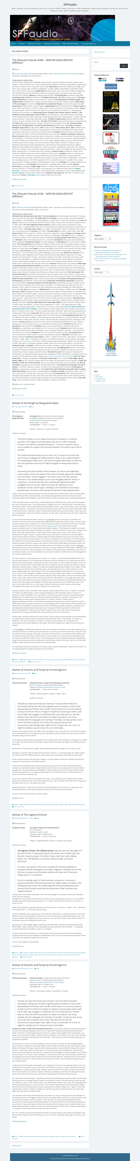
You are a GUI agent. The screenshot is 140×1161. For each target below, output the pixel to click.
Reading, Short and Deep (51, 44)
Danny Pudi (50, 953)
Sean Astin (60, 955)
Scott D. (98, 250)
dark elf (56, 953)
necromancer (64, 1136)
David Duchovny (63, 953)
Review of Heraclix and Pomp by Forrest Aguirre (39, 669)
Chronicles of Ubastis (38, 659)
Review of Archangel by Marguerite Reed (35, 403)
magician (70, 804)
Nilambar (87, 1158)
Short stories (67, 955)
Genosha (42, 319)
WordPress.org (100, 381)
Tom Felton (75, 955)
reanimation (72, 1136)
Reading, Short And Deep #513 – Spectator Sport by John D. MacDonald (109, 251)
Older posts (17, 1146)
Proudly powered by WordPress (60, 1158)
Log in (97, 375)
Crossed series (26, 341)
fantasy (48, 804)
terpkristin (22, 653)
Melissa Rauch (34, 955)
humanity (59, 659)
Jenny (32, 407)
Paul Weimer (72, 74)
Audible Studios (35, 420)
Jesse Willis (23, 179)
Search (96, 62)
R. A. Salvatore (52, 955)
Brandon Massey (36, 804)
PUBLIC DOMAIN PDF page (70, 44)
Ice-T (27, 955)
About (13, 44)
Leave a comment (19, 186)
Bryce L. (22, 798)
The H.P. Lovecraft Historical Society (60, 356)
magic (65, 804)
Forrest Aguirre (37, 685)
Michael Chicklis (43, 955)
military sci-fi (76, 659)
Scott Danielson (58, 74)
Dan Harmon (42, 953)
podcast (34, 175)
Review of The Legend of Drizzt (29, 814)
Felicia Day (76, 953)
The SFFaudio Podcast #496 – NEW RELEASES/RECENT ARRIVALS (42, 61)
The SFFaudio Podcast (34, 44)
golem (61, 804)
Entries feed (99, 377)
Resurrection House (19, 662)
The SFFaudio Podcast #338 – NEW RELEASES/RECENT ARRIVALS (42, 195)
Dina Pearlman (48, 659)
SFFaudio (70, 4)
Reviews (16, 659)
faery (43, 804)
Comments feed (100, 379)
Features (21, 44)
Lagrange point (53, 526)
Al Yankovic (25, 953)
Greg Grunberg (21, 955)
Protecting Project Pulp (88, 44)
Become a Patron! (99, 52)
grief (54, 659)
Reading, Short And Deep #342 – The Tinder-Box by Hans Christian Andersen (111, 255)
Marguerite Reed (67, 659)
